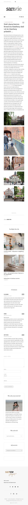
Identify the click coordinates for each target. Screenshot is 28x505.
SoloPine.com (19, 500)
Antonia (6, 334)
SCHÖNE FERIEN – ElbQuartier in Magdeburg (14, 251)
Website (5, 380)
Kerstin (9, 219)
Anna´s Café (10, 85)
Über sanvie (6, 480)
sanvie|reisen (9, 22)
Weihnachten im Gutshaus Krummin (12, 278)
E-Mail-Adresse (5, 375)
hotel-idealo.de (17, 46)
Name (5, 369)
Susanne (6, 294)
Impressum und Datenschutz (10, 482)
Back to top (13, 503)
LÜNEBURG (9, 74)
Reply (23, 294)
